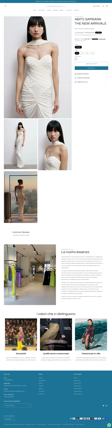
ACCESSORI (42, 380)
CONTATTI (41, 394)
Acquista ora (91, 68)
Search (76, 377)
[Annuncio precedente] (4, 1)
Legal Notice (77, 380)
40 (77, 53)
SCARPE (41, 385)
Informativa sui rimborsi (30, 424)
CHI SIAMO (41, 391)
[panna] (76, 59)
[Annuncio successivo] (107, 1)
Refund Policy (77, 385)
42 (82, 53)
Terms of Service (78, 394)
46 (92, 53)
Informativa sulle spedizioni (68, 424)
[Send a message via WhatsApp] (109, 425)
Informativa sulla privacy (41, 424)
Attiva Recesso (78, 388)
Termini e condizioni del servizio (54, 424)
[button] (5, 6)
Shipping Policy (78, 391)
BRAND (41, 388)
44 (87, 53)
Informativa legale (79, 424)
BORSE (41, 383)
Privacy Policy (77, 383)
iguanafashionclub (11, 424)
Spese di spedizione (87, 34)
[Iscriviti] (29, 405)
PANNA (78, 47)
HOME (40, 377)
